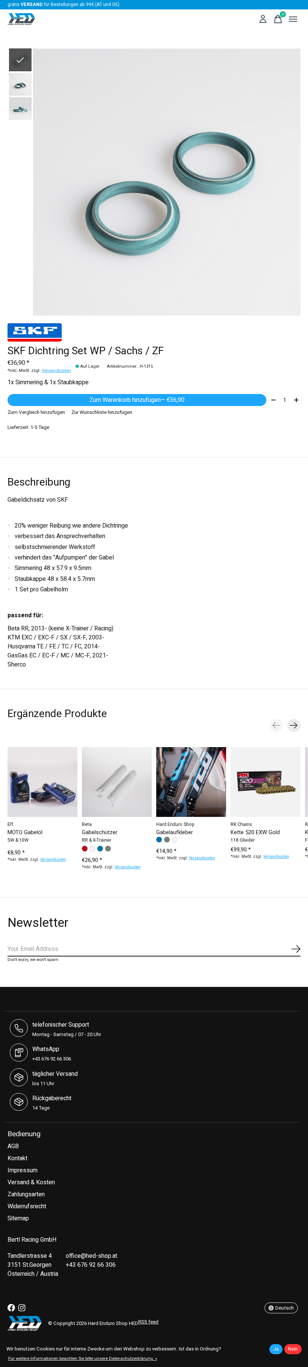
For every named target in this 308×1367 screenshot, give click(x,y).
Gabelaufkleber (174, 832)
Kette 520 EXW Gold (255, 832)
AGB (13, 1146)
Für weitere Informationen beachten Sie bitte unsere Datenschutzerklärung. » (82, 1358)
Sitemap (18, 1218)
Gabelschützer (100, 832)
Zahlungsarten (26, 1194)
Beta (87, 824)
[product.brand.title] (154, 332)
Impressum (23, 1170)
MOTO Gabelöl (25, 832)
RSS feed (148, 1322)
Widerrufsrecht (27, 1206)
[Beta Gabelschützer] (117, 782)
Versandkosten (56, 370)
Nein (293, 1349)
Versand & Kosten (31, 1182)
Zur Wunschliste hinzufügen (101, 412)
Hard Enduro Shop (175, 824)
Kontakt (17, 1158)
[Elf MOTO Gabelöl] (42, 782)
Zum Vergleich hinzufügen (36, 412)
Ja (276, 1349)
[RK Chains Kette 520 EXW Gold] (265, 782)
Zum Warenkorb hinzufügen (136, 400)
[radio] (85, 848)
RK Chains (241, 824)
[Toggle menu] (292, 19)
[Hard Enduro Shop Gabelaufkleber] (191, 782)
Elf (10, 824)
